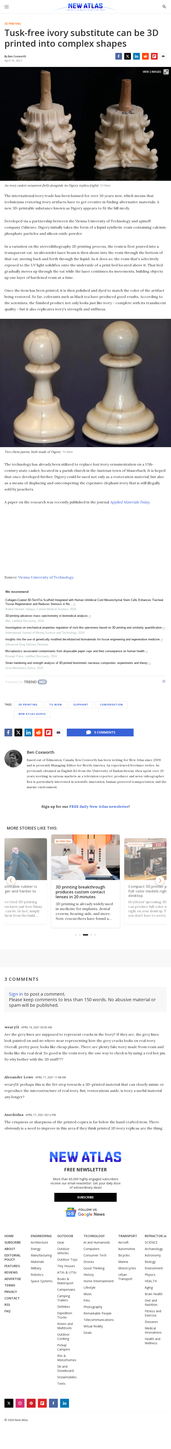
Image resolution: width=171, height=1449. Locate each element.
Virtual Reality (93, 1326)
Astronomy (153, 1255)
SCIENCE (151, 1242)
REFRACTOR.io (156, 1236)
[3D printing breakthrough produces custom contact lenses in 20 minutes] (85, 857)
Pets (86, 1300)
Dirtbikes (63, 1306)
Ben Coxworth (40, 752)
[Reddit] (145, 56)
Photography (92, 1307)
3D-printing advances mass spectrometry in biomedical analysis (46, 615)
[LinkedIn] (136, 56)
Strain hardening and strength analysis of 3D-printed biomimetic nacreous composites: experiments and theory (76, 663)
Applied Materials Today (129, 502)
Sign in (16, 994)
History (88, 1274)
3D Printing (12, 23)
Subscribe (85, 1197)
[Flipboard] (154, 56)
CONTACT (12, 1298)
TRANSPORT (127, 1236)
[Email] (163, 56)
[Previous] (11, 880)
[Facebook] (118, 56)
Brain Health (154, 1294)
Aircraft (123, 1242)
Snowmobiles (67, 1377)
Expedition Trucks (64, 1315)
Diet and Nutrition (151, 1302)
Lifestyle (89, 1287)
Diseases (151, 1322)
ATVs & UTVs (66, 1272)
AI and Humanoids (96, 1242)
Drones (88, 1262)
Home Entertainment (98, 1281)
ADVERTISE (12, 1279)
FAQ (7, 1311)
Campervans (66, 1289)
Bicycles (124, 1255)
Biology (150, 1262)
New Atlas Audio (32, 713)
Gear (60, 1242)
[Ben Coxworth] (13, 759)
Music (87, 1294)
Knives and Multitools (65, 1326)
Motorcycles (127, 1268)
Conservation (111, 704)
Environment (154, 1268)
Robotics (37, 1274)
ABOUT (9, 1249)
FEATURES (12, 1266)
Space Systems (42, 1281)
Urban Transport (125, 1276)
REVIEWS (11, 1272)
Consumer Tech (94, 1255)
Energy (36, 1249)
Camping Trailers (63, 1298)
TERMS (9, 1285)
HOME (9, 1236)
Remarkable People (97, 1313)
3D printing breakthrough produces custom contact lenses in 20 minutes (80, 891)
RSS (7, 1304)
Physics (150, 1274)
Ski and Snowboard (65, 1368)
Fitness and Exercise (153, 1313)
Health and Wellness (152, 1341)
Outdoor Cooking (63, 1336)
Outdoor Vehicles (63, 1251)
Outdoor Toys (67, 1259)
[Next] (159, 880)
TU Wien (55, 704)
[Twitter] (127, 56)
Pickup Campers (63, 1347)
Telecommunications (98, 1320)
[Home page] (85, 7)
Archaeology (154, 1249)
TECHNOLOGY (94, 1236)
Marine (123, 1262)
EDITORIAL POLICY (12, 1257)
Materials (37, 1262)
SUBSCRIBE (12, 1242)
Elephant (80, 704)
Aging (149, 1287)
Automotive (126, 1249)
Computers (91, 1249)
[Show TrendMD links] (164, 681)
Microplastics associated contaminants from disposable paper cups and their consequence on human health (75, 651)
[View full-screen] (166, 71)
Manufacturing (41, 1255)
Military (36, 1268)
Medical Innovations (153, 1330)
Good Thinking (93, 1268)
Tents (61, 1383)
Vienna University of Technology (45, 577)
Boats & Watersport (65, 1281)
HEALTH (151, 1281)
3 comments (104, 732)
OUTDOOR (65, 1236)
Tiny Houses (66, 1266)
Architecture (39, 1242)
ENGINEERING (41, 1236)
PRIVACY (10, 1292)
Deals (87, 1332)
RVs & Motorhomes (66, 1358)
